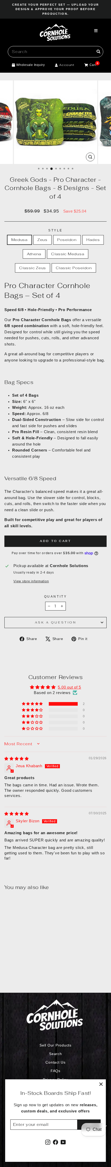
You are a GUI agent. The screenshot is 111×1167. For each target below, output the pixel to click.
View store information (31, 581)
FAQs (55, 1071)
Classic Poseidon (74, 267)
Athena (34, 253)
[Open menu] (96, 31)
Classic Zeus (32, 267)
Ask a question (55, 622)
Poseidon (67, 239)
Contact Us (55, 1062)
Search (55, 1054)
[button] (33, 704)
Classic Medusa (67, 253)
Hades (93, 239)
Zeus (42, 239)
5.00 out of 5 (69, 687)
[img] (16, 759)
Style (55, 230)
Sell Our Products (55, 1045)
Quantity (55, 596)
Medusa (19, 239)
